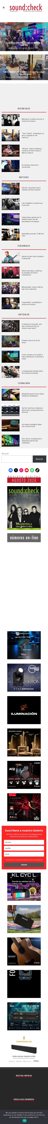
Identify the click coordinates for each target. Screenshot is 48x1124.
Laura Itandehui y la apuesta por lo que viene (32, 204)
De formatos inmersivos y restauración (30, 166)
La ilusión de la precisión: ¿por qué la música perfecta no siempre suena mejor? (32, 326)
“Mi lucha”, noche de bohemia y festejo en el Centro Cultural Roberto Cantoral (32, 150)
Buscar (5, 453)
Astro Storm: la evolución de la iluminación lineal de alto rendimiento (32, 440)
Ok (25, 1121)
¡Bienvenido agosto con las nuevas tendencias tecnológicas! (33, 394)
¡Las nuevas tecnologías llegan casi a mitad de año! (32, 425)
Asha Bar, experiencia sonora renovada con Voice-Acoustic (31, 188)
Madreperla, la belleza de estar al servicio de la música (33, 120)
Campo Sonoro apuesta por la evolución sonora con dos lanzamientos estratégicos (31, 219)
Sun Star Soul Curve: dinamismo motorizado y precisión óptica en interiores (32, 410)
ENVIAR (24, 865)
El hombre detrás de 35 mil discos (31, 341)
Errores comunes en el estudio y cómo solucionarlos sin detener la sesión (33, 356)
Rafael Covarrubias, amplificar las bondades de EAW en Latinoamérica (32, 272)
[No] (45, 1117)
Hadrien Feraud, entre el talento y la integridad (33, 257)
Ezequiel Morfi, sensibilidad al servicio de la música (32, 303)
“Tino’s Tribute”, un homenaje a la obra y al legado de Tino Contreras (33, 135)
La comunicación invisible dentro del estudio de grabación (32, 372)
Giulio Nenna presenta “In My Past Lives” (33, 234)
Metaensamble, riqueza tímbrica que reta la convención (32, 288)
